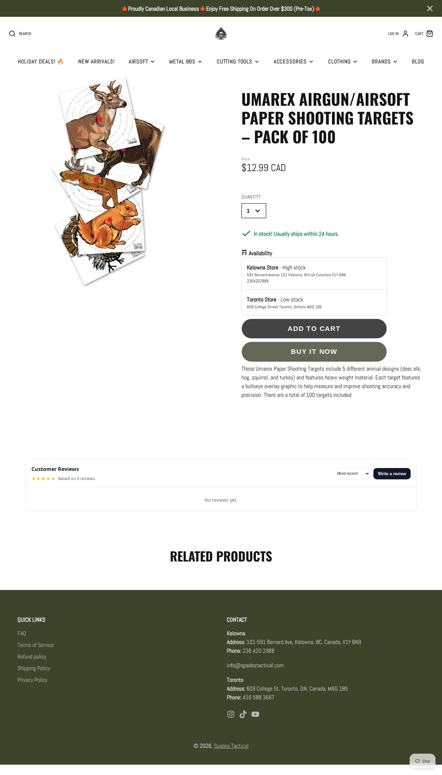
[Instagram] (231, 714)
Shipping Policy (33, 668)
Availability (260, 253)
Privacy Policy (32, 679)
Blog (418, 61)
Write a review (392, 473)
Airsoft (138, 61)
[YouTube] (255, 714)
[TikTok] (243, 714)
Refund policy (31, 656)
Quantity (250, 196)
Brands (381, 61)
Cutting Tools (234, 61)
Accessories (290, 61)
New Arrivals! (96, 61)
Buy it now (314, 351)
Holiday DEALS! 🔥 (41, 61)
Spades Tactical (231, 745)
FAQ (21, 633)
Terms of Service (35, 645)
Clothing (339, 61)
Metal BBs (182, 61)
